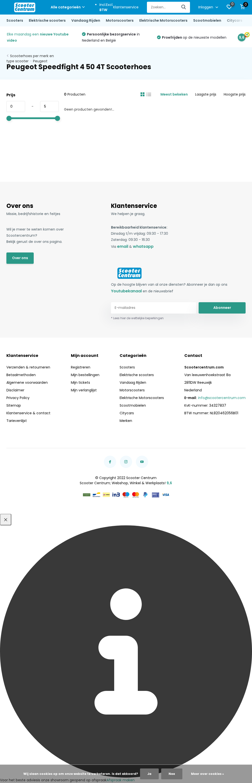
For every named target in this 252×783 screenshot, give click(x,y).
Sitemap (13, 405)
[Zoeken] (184, 7)
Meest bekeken (174, 94)
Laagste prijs (205, 94)
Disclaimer (15, 390)
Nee (172, 774)
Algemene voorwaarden (27, 382)
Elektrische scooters (47, 20)
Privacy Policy (18, 397)
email (122, 246)
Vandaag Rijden (85, 20)
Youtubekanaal (126, 291)
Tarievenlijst (16, 420)
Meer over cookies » (207, 774)
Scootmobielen (207, 20)
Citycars (234, 20)
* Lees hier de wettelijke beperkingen (137, 318)
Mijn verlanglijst (84, 390)
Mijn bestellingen (85, 374)
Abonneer (222, 307)
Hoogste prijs (235, 94)
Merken (126, 420)
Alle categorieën (66, 7)
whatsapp (143, 246)
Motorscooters (120, 20)
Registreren (80, 367)
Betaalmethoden (21, 374)
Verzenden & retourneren (28, 367)
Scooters (14, 20)
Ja (149, 774)
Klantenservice (126, 7)
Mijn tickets (80, 382)
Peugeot (40, 61)
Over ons (20, 257)
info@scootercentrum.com (222, 397)
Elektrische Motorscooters (163, 20)
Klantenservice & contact (28, 413)
